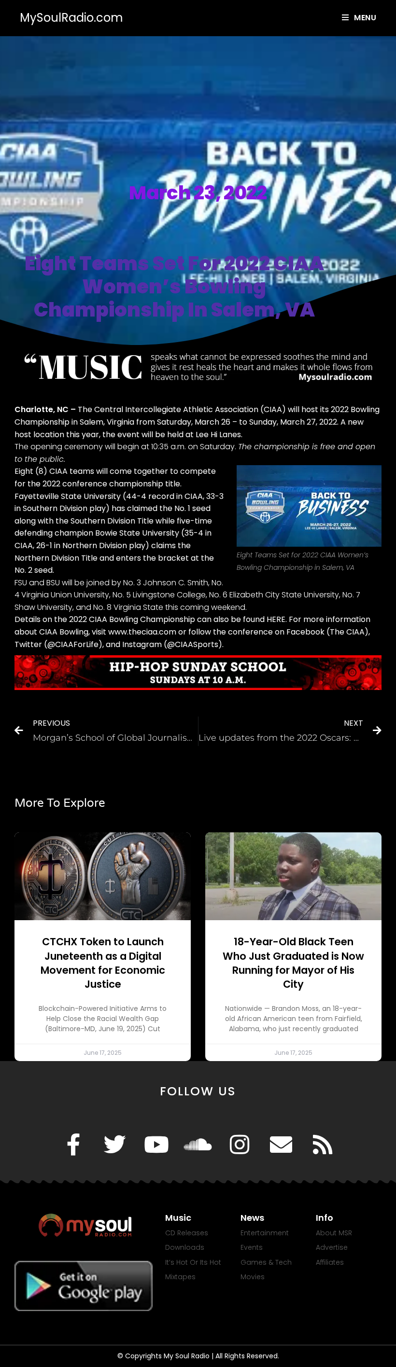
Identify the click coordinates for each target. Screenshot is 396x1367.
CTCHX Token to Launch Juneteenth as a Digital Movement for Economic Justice (103, 963)
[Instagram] (239, 1144)
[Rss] (322, 1144)
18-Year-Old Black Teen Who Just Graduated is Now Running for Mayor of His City (293, 963)
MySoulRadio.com (71, 18)
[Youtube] (156, 1144)
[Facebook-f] (73, 1144)
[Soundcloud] (198, 1144)
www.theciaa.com (142, 631)
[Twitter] (115, 1144)
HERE (276, 619)
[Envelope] (281, 1144)
